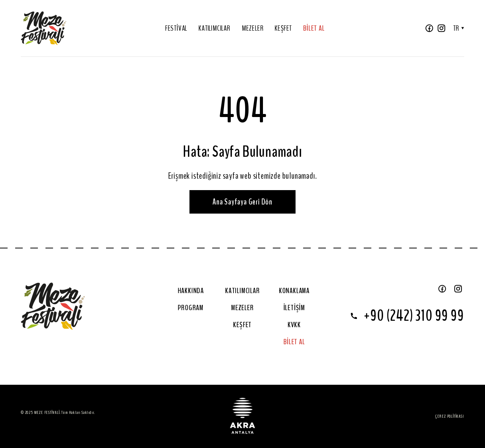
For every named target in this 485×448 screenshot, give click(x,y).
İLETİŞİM (294, 308)
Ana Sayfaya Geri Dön (242, 202)
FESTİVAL (176, 28)
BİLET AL (313, 28)
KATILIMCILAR (214, 28)
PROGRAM (190, 308)
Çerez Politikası (449, 416)
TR (456, 28)
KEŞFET (283, 28)
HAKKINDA (191, 291)
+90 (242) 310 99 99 (414, 315)
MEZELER (253, 28)
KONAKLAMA (294, 291)
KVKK (294, 325)
